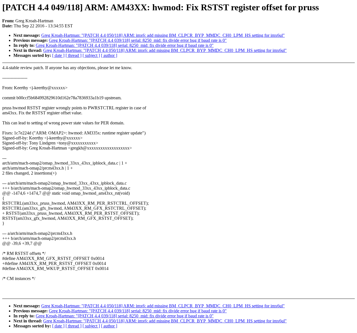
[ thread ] (73, 55)
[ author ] (109, 55)
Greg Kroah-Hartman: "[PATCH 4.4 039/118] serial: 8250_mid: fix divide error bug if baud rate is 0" (138, 40)
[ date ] (58, 55)
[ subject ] (91, 55)
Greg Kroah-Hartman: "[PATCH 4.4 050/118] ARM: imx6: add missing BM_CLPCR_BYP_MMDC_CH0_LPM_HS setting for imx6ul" (163, 35)
